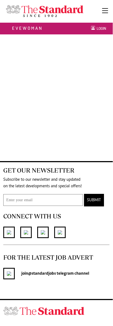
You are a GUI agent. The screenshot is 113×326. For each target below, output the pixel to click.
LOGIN (100, 28)
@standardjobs (42, 273)
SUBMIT (94, 200)
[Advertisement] (56, 93)
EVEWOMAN (27, 28)
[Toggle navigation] (105, 11)
